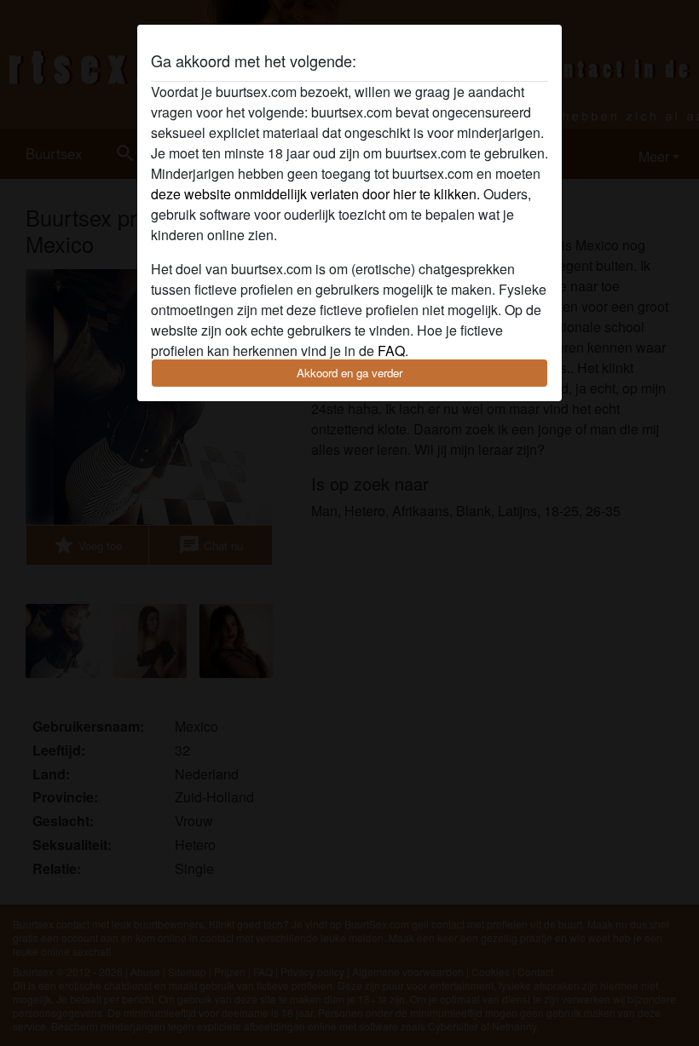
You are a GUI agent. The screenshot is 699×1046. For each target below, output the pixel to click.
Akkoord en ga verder (349, 373)
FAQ (391, 350)
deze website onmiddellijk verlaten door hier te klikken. (315, 194)
